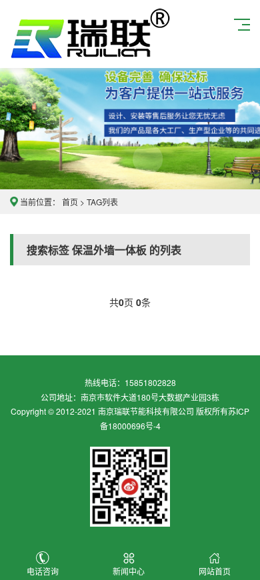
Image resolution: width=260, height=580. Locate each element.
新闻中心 (129, 571)
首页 (70, 201)
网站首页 (215, 571)
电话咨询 (43, 571)
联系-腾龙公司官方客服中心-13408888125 (90, 34)
